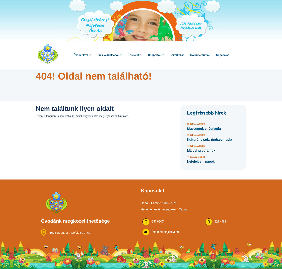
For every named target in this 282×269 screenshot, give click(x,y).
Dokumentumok (200, 55)
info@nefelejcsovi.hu (165, 231)
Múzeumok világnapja (204, 128)
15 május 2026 (197, 124)
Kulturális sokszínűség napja (209, 139)
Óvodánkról (80, 55)
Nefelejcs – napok (201, 161)
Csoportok (154, 55)
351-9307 (158, 221)
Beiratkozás (177, 55)
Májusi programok (201, 150)
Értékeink (134, 55)
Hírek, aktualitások (107, 55)
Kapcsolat (222, 55)
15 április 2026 (197, 156)
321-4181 (220, 221)
